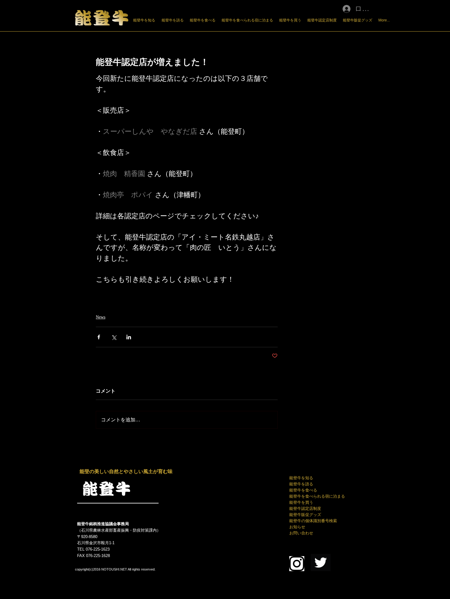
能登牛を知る (301, 478)
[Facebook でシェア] (99, 337)
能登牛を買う (301, 502)
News (100, 317)
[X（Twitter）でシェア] (114, 337)
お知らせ (297, 527)
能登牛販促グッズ (305, 514)
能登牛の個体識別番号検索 (313, 520)
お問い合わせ (301, 533)
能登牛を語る (301, 484)
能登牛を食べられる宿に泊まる (317, 496)
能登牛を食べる (303, 490)
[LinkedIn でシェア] (129, 337)
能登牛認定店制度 (305, 508)
